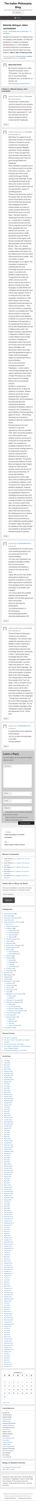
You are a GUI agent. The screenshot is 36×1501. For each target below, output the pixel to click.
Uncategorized (8, 1027)
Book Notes (7, 916)
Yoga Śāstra (9, 971)
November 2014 (8, 1345)
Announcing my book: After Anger (14, 1044)
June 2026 (7, 1063)
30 (31, 1393)
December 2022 (8, 1145)
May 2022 (7, 1160)
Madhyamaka (12, 930)
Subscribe (8, 900)
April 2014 (7, 1360)
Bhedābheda (12, 962)
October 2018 (8, 1246)
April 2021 (7, 1183)
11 (9, 1386)
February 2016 (8, 1313)
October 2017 (8, 1271)
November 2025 (8, 1075)
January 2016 (8, 1316)
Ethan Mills (5, 1440)
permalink (23, 58)
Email (6, 800)
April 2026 (7, 1067)
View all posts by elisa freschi (19, 83)
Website (6, 808)
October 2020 (8, 1195)
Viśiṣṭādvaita (12, 966)
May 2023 (7, 1134)
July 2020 (7, 1202)
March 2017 (7, 1286)
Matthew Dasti (6, 1421)
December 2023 (8, 1122)
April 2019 (7, 1233)
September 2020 (9, 1198)
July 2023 (7, 1130)
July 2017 (7, 1278)
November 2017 (8, 1269)
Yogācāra (11, 937)
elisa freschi (25, 31)
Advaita (10, 960)
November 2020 (8, 1193)
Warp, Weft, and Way (8, 1469)
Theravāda (11, 935)
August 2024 (7, 1105)
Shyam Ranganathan (8, 1446)
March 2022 (7, 1164)
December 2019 (8, 1216)
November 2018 (8, 1244)
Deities (10, 1004)
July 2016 (7, 1303)
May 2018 (7, 1257)
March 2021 (7, 1185)
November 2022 (8, 1147)
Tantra (10, 1023)
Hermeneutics (10, 989)
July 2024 (7, 1107)
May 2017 (7, 1282)
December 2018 (8, 1242)
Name (6, 793)
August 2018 (7, 1250)
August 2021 (7, 1176)
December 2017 (8, 1267)
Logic (7, 992)
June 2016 (7, 1305)
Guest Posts (7, 920)
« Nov (4, 1402)
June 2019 (7, 1229)
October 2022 (8, 1149)
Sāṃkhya (9, 956)
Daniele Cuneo (6, 1419)
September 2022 (9, 1151)
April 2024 (7, 1113)
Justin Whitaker (7, 1457)
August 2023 (7, 1128)
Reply (6, 124)
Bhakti (10, 1019)
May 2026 (7, 1065)
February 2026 (8, 1071)
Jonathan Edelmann (8, 1425)
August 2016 (7, 1301)
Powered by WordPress (10, 1498)
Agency (10, 996)
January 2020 (8, 1214)
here (16, 45)
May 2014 (7, 1358)
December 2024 (8, 1099)
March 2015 (7, 1337)
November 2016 (8, 1295)
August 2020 (7, 1200)
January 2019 (8, 1240)
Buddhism (29, 56)
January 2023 (8, 1143)
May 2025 (7, 1088)
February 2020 (8, 1212)
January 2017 (8, 1290)
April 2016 (7, 1309)
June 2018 (7, 1255)
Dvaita (10, 964)
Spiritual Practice (11, 1017)
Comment (7, 766)
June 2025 (7, 1086)
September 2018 (9, 1248)
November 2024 (8, 1101)
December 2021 (8, 1170)
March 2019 (7, 1236)
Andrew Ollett (6, 1444)
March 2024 (7, 1115)
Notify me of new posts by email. (14, 820)
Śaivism (8, 949)
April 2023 (7, 1136)
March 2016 (7, 1311)
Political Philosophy (12, 1013)
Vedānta (8, 958)
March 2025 (7, 1092)
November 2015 (8, 1320)
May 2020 (7, 1206)
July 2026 (7, 1061)
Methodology (7, 975)
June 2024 (7, 1109)
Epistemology (10, 985)
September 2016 (9, 1299)
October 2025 (8, 1077)
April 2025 (7, 1090)
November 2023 (8, 1124)
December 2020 (8, 1191)
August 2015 (7, 1326)
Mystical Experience (14, 1008)
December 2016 (8, 1292)
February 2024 (8, 1117)
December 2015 (8, 1318)
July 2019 (7, 1227)
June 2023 (7, 1132)
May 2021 (7, 1181)
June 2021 (7, 1179)
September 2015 (9, 1324)
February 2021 (8, 1187)
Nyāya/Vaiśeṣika (11, 947)
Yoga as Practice (13, 1025)
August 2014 (7, 1351)
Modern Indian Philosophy (13, 945)
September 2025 (9, 1079)
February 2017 (8, 1288)
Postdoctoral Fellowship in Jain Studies (15, 1050)
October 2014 (8, 1347)
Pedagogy (7, 977)
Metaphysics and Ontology (14, 994)
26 (13, 1393)
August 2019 (7, 1225)
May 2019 (7, 1231)
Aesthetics (9, 983)
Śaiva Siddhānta (13, 954)
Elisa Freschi (6, 1429)
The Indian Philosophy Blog (18, 5)
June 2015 (7, 1330)
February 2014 (8, 1364)
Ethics (8, 987)
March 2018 (7, 1261)
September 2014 (9, 1349)
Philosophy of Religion (12, 1002)
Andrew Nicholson (7, 1442)
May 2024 (7, 1111)
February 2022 (8, 1166)
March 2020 (7, 1210)
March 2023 (7, 1139)
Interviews (7, 973)
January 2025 (8, 1096)
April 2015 (7, 1335)
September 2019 (9, 1223)
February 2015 (8, 1339)
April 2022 (7, 1162)
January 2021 (8, 1189)
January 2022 (8, 1168)
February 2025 (8, 1094)
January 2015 (8, 1341)
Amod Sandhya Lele (8, 1438)
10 (5, 1386)
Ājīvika (8, 924)
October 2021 (8, 1174)
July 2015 (7, 1328)
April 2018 (7, 1259)
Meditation (11, 1021)
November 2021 (8, 1172)
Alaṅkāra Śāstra (11, 926)
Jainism (8, 941)
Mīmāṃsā (9, 943)
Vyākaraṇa (9, 968)
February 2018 (8, 1263)
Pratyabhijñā (12, 951)
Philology (6, 979)
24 (5, 1393)
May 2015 (7, 1332)
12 (13, 1386)
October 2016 (8, 1297)
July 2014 (7, 1353)
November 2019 (8, 1219)
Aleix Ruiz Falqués (7, 1451)
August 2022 (7, 1153)
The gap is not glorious (10, 1038)
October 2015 (8, 1322)
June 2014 (7, 1356)
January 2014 (8, 1366)
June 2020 (7, 1204)
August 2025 (7, 1082)
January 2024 (8, 1120)
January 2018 (8, 1265)
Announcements (21, 56)
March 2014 (7, 1362)
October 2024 (8, 1103)
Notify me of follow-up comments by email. (16, 817)
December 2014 (8, 1343)
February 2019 (8, 1238)
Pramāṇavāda (12, 933)
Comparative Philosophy (11, 918)
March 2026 (7, 1069)
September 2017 (9, 1273)
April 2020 (7, 1208)
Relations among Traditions (16, 1011)
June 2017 (7, 1280)
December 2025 (8, 1073)
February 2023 (8, 1141)
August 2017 (7, 1276)
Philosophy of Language (13, 1000)
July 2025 (7, 1084)
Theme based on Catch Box (25, 1498)
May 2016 (7, 1307)
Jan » (8, 1402)
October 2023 (8, 1126)
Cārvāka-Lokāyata (11, 939)
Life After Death (13, 1006)
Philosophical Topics (10, 981)
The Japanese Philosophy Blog (11, 1467)
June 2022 (7, 1158)
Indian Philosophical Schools (12, 922)
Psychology (9, 1015)
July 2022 (7, 1155)
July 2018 (7, 1252)
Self (9, 998)
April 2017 (7, 1284)
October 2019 (8, 1221)
